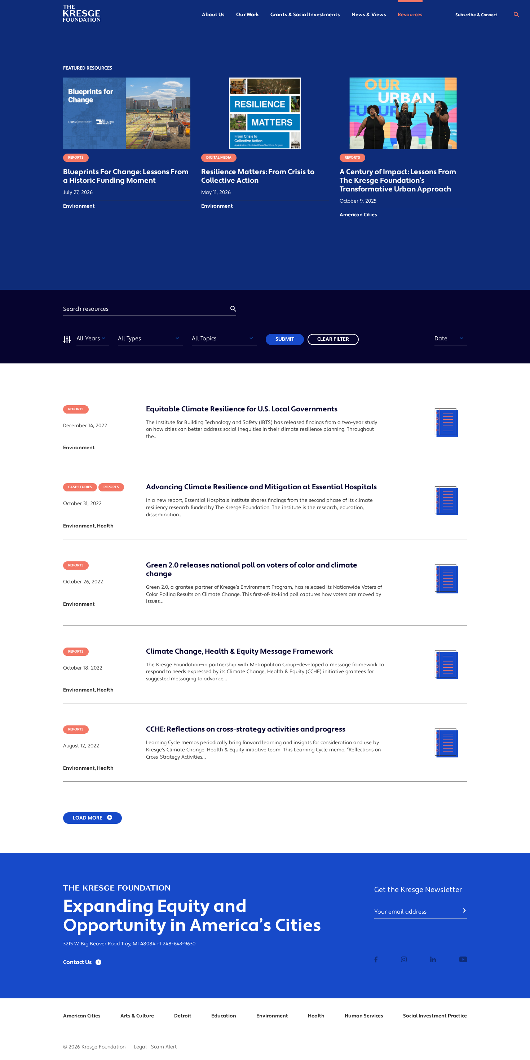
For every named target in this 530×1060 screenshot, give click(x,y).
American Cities (82, 1016)
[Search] (516, 15)
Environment (272, 1016)
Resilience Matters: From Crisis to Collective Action (257, 176)
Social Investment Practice (435, 1016)
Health (316, 1016)
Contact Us (77, 962)
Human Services (364, 1016)
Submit (284, 339)
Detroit (182, 1016)
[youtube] (463, 960)
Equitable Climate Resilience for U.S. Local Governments (241, 409)
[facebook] (376, 960)
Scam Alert (164, 1047)
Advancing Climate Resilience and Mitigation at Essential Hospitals (261, 487)
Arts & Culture (137, 1016)
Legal (140, 1047)
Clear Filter (333, 339)
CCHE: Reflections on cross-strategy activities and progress (245, 729)
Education (223, 1016)
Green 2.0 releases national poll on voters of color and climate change (251, 570)
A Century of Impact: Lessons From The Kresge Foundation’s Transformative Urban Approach (398, 180)
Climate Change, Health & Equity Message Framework (239, 651)
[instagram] (404, 960)
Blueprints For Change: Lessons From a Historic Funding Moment (126, 176)
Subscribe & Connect (476, 15)
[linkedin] (433, 960)
